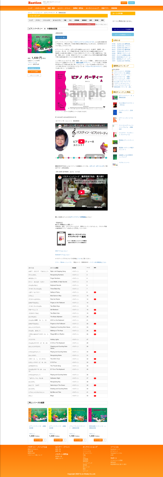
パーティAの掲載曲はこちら (98, 262)
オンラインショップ (92, 8)
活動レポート (59, 458)
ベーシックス (46, 20)
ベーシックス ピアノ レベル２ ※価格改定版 (126, 80)
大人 (70, 20)
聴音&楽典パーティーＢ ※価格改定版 (124, 87)
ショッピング (38, 12)
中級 (65, 20)
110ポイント (72, 433)
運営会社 (113, 462)
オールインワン (57, 20)
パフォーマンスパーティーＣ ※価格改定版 (77, 427)
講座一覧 (58, 449)
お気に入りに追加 (34, 75)
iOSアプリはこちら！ (61, 251)
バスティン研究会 (61, 454)
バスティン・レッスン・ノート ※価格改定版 (126, 74)
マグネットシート (124, 162)
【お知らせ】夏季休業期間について (127, 44)
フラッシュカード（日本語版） (122, 71)
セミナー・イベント (64, 8)
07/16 (113, 46)
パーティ (38, 20)
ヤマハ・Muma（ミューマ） (63, 262)
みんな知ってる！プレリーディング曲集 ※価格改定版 (129, 81)
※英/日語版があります (33, 68)
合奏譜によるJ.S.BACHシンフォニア (126, 156)
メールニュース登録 (116, 460)
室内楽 (96, 20)
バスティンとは (40, 8)
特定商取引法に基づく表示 (118, 464)
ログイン (124, 2)
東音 (102, 20)
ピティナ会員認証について (123, 34)
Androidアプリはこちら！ (62, 255)
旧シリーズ (86, 467)
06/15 (113, 49)
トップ (30, 8)
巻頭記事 (30, 451)
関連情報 (114, 8)
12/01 (113, 61)
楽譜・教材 (51, 8)
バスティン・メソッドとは (37, 447)
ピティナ (85, 471)
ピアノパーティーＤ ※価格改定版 (123, 78)
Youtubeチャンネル (116, 453)
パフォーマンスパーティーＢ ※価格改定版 (125, 85)
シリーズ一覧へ (61, 37)
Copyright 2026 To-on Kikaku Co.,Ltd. (82, 474)
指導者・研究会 (78, 8)
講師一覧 (58, 451)
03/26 (113, 53)
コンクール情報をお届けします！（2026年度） (131, 55)
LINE (112, 455)
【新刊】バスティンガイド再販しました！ (129, 53)
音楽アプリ (105, 8)
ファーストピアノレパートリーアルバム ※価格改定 (126, 127)
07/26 (113, 44)
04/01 (113, 51)
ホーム (30, 12)
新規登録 (131, 2)
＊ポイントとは (32, 62)
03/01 (113, 55)
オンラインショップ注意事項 (122, 29)
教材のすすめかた (33, 449)
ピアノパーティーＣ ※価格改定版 (123, 76)
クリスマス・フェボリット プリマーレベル (126, 133)
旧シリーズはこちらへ (101, 24)
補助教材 (84, 20)
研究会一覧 (58, 456)
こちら (79, 258)
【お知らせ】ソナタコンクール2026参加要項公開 (131, 46)
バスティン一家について (35, 455)
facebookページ (115, 449)
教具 (91, 20)
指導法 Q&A (31, 453)
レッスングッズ (87, 463)
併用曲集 (77, 20)
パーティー (86, 449)
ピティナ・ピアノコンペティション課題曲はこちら (82, 24)
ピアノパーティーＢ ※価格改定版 (123, 73)
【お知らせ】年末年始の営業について (128, 61)
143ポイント (32, 433)
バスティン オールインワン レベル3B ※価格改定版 (128, 83)
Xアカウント (114, 451)
